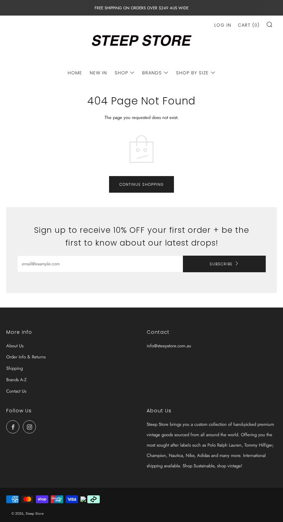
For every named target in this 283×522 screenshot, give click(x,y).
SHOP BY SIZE (192, 73)
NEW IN (98, 73)
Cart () (249, 25)
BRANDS (152, 73)
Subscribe (221, 264)
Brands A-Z (16, 379)
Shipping (14, 368)
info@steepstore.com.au (169, 345)
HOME (75, 73)
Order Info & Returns (26, 357)
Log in (222, 25)
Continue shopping (141, 184)
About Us (14, 345)
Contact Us (16, 391)
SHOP (121, 73)
